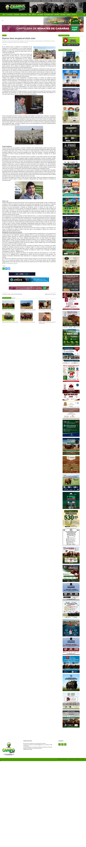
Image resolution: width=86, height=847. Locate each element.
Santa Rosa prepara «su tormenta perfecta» (46, 309)
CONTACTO (74, 14)
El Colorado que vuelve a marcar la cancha (27, 322)
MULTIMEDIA (40, 14)
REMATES (34, 14)
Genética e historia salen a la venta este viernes (10, 322)
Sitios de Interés (56, 1)
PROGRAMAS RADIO (48, 14)
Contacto (64, 1)
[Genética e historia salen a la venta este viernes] (10, 317)
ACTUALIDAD (10, 14)
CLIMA (29, 14)
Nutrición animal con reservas (50, 294)
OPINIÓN (68, 14)
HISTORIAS (63, 14)
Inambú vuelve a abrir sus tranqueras (8, 309)
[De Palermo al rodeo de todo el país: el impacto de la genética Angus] (47, 317)
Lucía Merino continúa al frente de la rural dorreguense (12, 294)
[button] (84, 14)
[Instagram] (72, 1)
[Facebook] (69, 1)
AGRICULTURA (23, 14)
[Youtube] (74, 1)
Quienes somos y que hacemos (32, 1)
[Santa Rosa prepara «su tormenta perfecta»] (47, 304)
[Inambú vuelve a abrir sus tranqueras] (10, 304)
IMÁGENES (56, 14)
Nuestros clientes (46, 1)
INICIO (4, 14)
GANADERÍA (16, 14)
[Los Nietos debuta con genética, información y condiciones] (28, 304)
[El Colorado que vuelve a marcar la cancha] (28, 317)
